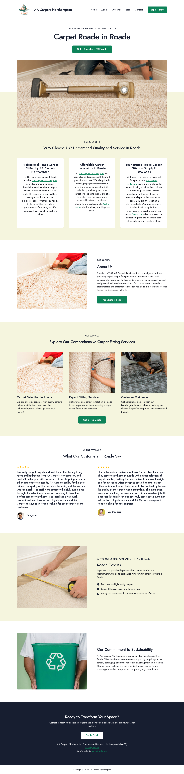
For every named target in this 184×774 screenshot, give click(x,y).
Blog (128, 9)
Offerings (116, 9)
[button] (157, 10)
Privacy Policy (92, 747)
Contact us (137, 214)
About (104, 9)
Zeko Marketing (99, 751)
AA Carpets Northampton (53, 9)
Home (94, 9)
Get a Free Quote (92, 420)
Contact (139, 9)
